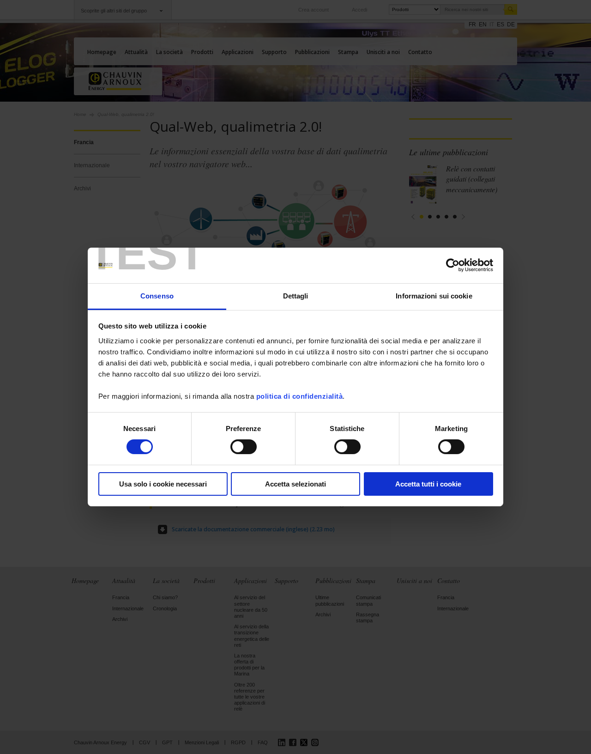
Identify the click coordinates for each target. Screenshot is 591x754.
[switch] (243, 446)
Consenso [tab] (157, 296)
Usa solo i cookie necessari (163, 484)
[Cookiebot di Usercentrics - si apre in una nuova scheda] (452, 265)
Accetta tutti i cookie (428, 484)
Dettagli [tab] (295, 296)
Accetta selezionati (295, 484)
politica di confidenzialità (299, 396)
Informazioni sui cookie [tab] (434, 296)
